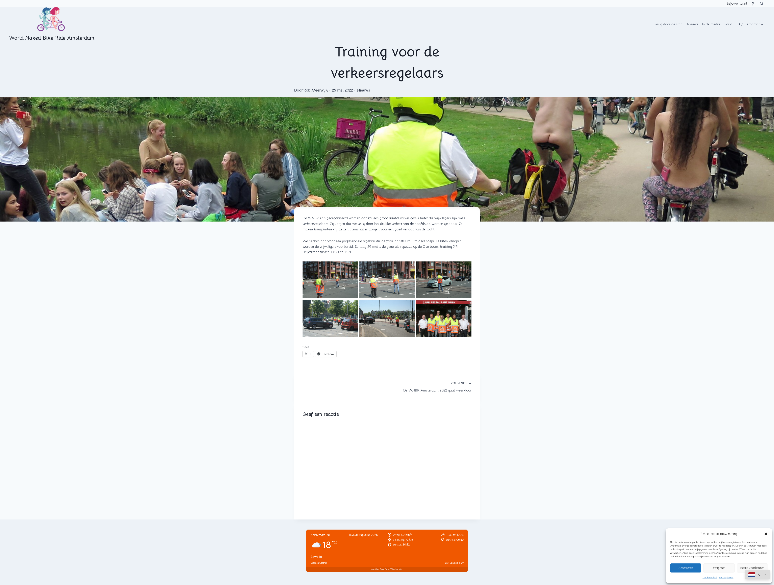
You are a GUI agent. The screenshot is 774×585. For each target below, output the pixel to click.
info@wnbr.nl (737, 3)
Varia (728, 24)
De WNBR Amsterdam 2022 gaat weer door (437, 387)
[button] (766, 534)
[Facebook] (752, 3)
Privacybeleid (726, 577)
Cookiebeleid (710, 577)
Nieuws (692, 24)
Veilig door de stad (668, 24)
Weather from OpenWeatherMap (387, 569)
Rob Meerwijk (315, 90)
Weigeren (719, 568)
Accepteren (685, 568)
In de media (711, 24)
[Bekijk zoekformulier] (761, 3)
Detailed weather (318, 562)
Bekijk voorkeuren (752, 568)
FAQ (739, 24)
